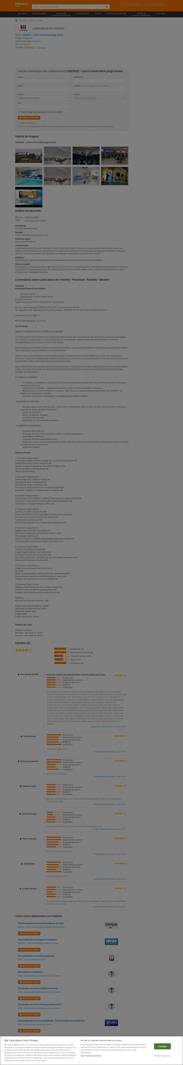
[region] (91, 1050)
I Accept (162, 1046)
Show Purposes (162, 1055)
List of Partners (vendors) (91, 1056)
